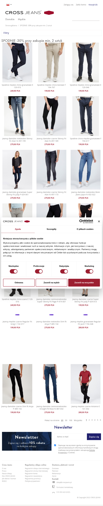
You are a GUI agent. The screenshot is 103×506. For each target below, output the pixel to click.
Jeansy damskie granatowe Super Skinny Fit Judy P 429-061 (17, 193)
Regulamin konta (31, 473)
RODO (4, 481)
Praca (4, 471)
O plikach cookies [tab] (85, 229)
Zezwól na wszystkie (84, 282)
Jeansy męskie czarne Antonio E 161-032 (85, 407)
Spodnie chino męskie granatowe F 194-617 (85, 139)
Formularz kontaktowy (64, 487)
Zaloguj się (68, 4)
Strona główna (11, 25)
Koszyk (93, 4)
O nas (4, 468)
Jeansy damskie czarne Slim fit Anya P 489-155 (17, 407)
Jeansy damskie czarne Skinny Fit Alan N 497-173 (51, 193)
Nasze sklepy (7, 473)
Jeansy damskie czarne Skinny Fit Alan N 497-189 (51, 139)
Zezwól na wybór (52, 282)
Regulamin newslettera (33, 476)
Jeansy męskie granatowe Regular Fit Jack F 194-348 (86, 322)
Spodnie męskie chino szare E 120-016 (17, 300)
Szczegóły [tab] (51, 229)
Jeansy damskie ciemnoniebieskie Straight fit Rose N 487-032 (51, 407)
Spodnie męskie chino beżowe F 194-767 (51, 86)
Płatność (55, 471)
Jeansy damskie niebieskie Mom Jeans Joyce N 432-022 (85, 193)
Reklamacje (56, 473)
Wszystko (78, 420)
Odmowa (19, 282)
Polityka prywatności (32, 481)
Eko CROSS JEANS (8, 476)
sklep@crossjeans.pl (64, 482)
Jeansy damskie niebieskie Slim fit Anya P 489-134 (51, 322)
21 (62, 420)
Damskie (9, 19)
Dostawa (55, 468)
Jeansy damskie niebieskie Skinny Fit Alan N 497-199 (17, 139)
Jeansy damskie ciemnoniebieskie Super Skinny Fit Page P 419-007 (51, 300)
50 (66, 420)
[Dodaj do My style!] (23, 90)
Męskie (21, 19)
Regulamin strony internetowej (36, 471)
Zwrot (54, 476)
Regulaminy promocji (33, 478)
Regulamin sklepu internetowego (37, 468)
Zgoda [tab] (18, 229)
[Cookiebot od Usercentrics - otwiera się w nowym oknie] (81, 221)
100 (70, 420)
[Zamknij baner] (99, 221)
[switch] (39, 271)
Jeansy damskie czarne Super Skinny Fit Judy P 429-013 (85, 300)
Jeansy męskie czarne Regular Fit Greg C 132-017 (17, 322)
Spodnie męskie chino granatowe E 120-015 (17, 86)
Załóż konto (81, 4)
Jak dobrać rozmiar (9, 478)
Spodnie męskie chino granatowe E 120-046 (85, 86)
